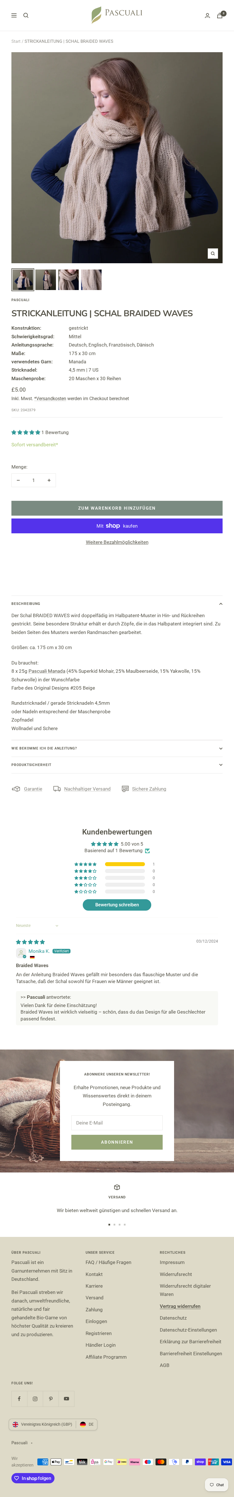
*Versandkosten (50, 398)
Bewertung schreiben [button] (117, 904)
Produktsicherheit (31, 765)
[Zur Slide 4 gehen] (125, 1224)
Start (16, 41)
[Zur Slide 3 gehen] (119, 1224)
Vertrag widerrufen (180, 1306)
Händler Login (101, 1345)
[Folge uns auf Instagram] (35, 1399)
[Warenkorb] (220, 15)
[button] (26, 432)
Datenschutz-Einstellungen (188, 1330)
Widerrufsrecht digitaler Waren (185, 1290)
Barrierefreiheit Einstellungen (191, 1353)
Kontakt (94, 1274)
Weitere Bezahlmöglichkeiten (117, 542)
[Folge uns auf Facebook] (19, 1399)
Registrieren (99, 1333)
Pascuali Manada (47, 671)
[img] (30, 942)
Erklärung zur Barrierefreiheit (190, 1341)
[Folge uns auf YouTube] (66, 1399)
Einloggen (96, 1321)
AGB (165, 1365)
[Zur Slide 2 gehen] (114, 1224)
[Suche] (26, 15)
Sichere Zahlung (149, 789)
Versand (95, 1297)
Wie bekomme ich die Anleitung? (44, 748)
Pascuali (20, 300)
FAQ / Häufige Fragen (108, 1262)
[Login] (207, 15)
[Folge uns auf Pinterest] (50, 1399)
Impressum (172, 1262)
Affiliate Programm (106, 1357)
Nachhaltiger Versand (87, 789)
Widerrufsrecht (176, 1274)
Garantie (33, 789)
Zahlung (94, 1309)
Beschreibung (25, 604)
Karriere (94, 1286)
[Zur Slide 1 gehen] (109, 1224)
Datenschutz (173, 1318)
